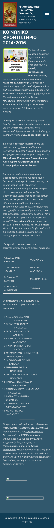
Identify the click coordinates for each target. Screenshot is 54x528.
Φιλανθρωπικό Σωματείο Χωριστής (29, 10)
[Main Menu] (47, 15)
